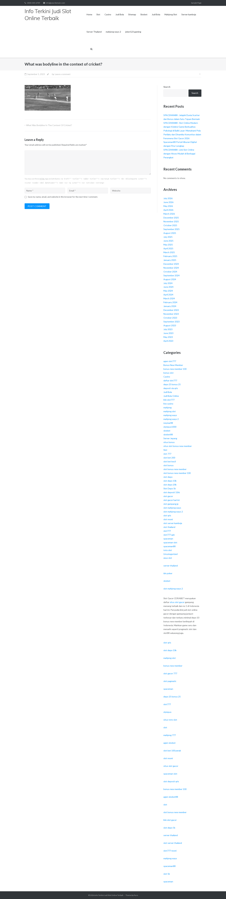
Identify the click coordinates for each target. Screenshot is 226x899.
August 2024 (169, 279)
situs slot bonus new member (177, 446)
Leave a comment (62, 74)
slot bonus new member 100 (177, 473)
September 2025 (171, 229)
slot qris (167, 515)
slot (165, 727)
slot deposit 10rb (171, 492)
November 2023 (171, 314)
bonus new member (172, 665)
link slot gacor (170, 820)
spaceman (168, 538)
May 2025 (168, 244)
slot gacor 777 (170, 673)
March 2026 (169, 213)
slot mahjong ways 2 (173, 511)
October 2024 (170, 271)
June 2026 (168, 202)
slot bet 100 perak (172, 750)
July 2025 (167, 237)
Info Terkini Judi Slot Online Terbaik (109, 895)
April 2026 (168, 210)
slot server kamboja (172, 523)
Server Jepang (170, 438)
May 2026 (168, 206)
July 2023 (167, 329)
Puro (136, 895)
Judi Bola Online (171, 396)
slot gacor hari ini (171, 500)
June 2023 (168, 333)
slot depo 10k (169, 480)
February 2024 (170, 302)
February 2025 (170, 256)
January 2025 (169, 260)
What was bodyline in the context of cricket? (49, 125)
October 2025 (170, 225)
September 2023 (171, 321)
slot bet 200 (169, 457)
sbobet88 (168, 434)
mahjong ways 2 (113, 31)
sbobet (166, 430)
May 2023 (168, 337)
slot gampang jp (170, 504)
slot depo (167, 477)
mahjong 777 (169, 735)
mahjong (167, 407)
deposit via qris (170, 388)
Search (166, 86)
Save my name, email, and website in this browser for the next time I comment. (63, 197)
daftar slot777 (170, 380)
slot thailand (169, 527)
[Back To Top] (218, 891)
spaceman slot (170, 542)
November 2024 (171, 267)
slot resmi (168, 519)
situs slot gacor (177, 602)
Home (89, 14)
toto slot (167, 550)
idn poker (167, 573)
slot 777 (167, 453)
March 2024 (169, 298)
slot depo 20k (169, 484)
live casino (168, 403)
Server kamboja (188, 14)
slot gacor (168, 496)
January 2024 (169, 306)
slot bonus (168, 465)
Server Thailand (94, 31)
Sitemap (132, 14)
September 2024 (171, 275)
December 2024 (171, 264)
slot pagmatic (169, 681)
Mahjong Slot (171, 14)
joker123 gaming (133, 31)
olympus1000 (169, 426)
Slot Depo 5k (169, 488)
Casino (108, 14)
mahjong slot (169, 411)
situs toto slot (170, 719)
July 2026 (167, 198)
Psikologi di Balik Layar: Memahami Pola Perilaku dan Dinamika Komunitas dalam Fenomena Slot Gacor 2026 (182, 134)
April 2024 (168, 294)
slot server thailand (172, 843)
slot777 (167, 531)
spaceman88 (169, 546)
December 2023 (171, 310)
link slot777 (168, 399)
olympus (167, 712)
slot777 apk (169, 534)
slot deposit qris (171, 781)
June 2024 (168, 287)
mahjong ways (170, 415)
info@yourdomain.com (55, 3)
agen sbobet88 (170, 796)
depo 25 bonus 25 (172, 384)
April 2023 (168, 341)
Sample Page (196, 3)
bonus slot (168, 372)
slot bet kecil (169, 461)
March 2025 (169, 252)
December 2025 (171, 217)
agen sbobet (169, 743)
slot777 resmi (169, 850)
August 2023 (169, 325)
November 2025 (171, 221)
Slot (98, 14)
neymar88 (168, 423)
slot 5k (166, 873)
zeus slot (167, 558)
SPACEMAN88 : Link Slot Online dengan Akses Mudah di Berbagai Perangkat (179, 153)
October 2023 (170, 317)
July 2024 (167, 283)
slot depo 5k (169, 827)
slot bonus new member (174, 469)
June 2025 (168, 240)
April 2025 (168, 248)
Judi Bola (119, 14)
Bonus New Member (173, 365)
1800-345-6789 (33, 3)
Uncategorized (170, 554)
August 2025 (169, 233)
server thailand (170, 565)
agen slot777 (169, 361)
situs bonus (169, 442)
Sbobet (143, 14)
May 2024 (168, 290)
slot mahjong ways (172, 507)
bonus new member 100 (174, 369)
